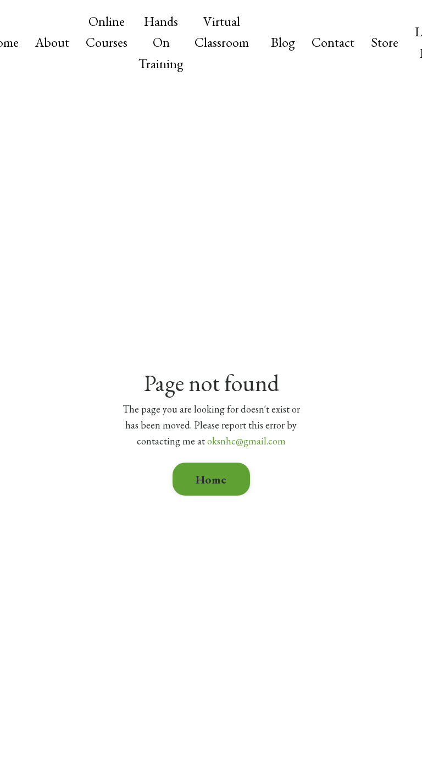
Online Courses (106, 32)
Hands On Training (161, 42)
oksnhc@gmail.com (246, 441)
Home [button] (211, 479)
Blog (283, 42)
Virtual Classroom (222, 32)
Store (384, 42)
